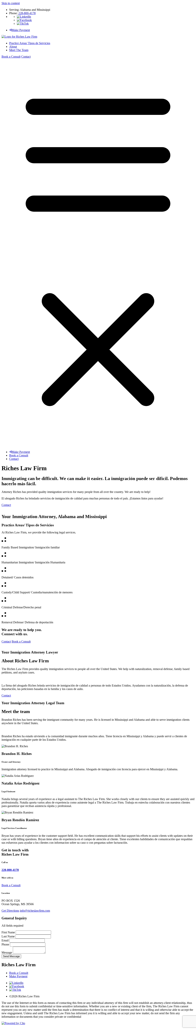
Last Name (9, 936)
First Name (9, 932)
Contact (26, 56)
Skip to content (11, 3)
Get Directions (10, 910)
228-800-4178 (27, 13)
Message (7, 952)
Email (5, 940)
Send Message (11, 956)
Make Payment (21, 30)
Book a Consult (11, 56)
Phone (6, 944)
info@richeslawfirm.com (35, 910)
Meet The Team (18, 50)
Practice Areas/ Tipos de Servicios (29, 43)
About (13, 46)
